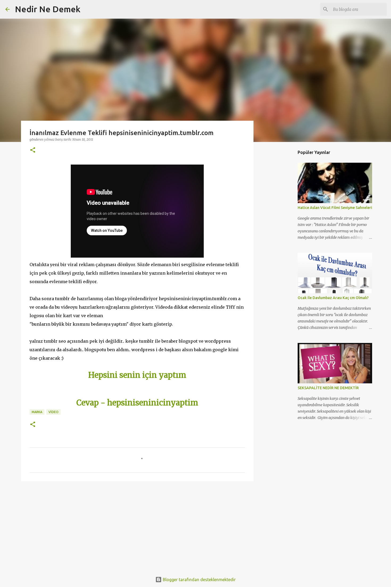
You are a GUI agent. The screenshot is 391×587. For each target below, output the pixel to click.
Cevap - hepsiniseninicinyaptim (137, 403)
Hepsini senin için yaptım (137, 375)
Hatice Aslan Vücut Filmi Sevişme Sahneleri (335, 208)
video (53, 412)
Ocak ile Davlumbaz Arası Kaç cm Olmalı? (333, 298)
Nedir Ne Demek (47, 9)
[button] (33, 150)
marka (37, 412)
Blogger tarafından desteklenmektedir (199, 579)
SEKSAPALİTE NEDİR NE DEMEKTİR (328, 388)
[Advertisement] (137, 526)
